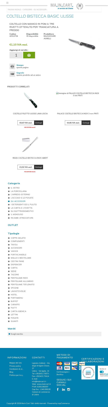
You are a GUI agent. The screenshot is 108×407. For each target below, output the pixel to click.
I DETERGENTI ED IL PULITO (24, 204)
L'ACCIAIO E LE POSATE (22, 198)
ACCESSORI (16, 248)
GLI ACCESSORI (18, 201)
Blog (11, 372)
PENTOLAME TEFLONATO (22, 284)
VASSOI (14, 251)
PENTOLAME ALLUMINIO (22, 281)
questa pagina (22, 66)
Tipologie (13, 233)
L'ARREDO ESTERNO (20, 194)
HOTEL (14, 294)
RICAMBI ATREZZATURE (22, 218)
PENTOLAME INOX (19, 278)
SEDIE (13, 271)
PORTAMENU (17, 298)
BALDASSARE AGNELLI (50, 37)
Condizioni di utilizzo (17, 369)
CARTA (14, 268)
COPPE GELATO (18, 238)
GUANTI (14, 321)
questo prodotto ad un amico (28, 74)
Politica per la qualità (18, 375)
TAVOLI (14, 244)
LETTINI (14, 314)
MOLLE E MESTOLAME (21, 258)
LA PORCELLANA (19, 191)
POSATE (15, 318)
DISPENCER (16, 264)
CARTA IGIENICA (18, 311)
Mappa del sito (15, 363)
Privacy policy (15, 366)
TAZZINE (15, 274)
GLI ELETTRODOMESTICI (22, 211)
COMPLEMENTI (18, 241)
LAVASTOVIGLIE (18, 291)
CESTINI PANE (17, 261)
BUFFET (14, 301)
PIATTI (14, 308)
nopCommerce (64, 403)
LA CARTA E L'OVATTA (21, 208)
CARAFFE (15, 304)
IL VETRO (15, 188)
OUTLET (13, 225)
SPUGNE (15, 288)
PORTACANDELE (18, 254)
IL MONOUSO (17, 214)
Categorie (14, 183)
